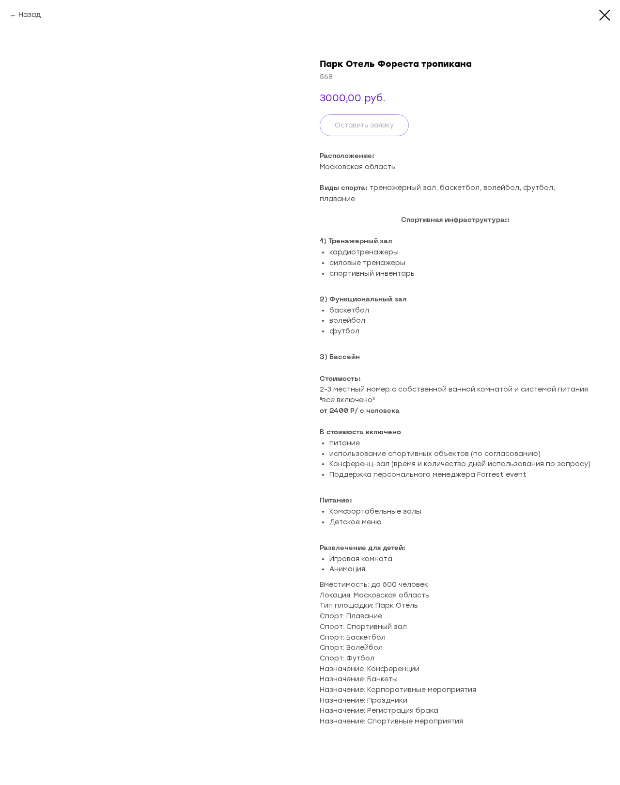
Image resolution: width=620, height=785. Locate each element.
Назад (29, 15)
